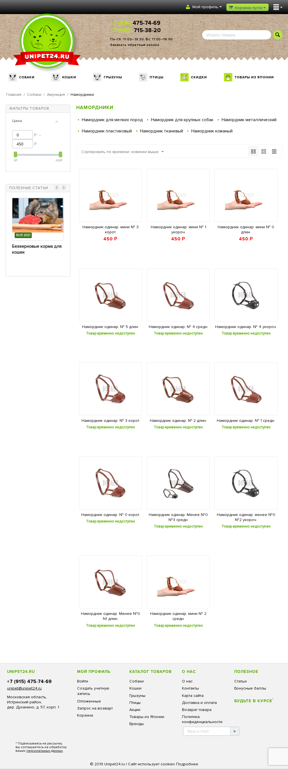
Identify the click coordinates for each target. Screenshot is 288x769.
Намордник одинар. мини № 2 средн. (178, 616)
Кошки (69, 77)
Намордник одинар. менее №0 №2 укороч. (246, 517)
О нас (187, 681)
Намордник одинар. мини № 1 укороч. (178, 229)
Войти (82, 681)
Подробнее (187, 764)
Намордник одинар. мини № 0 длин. (246, 229)
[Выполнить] (234, 731)
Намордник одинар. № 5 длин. (110, 326)
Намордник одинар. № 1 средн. (246, 420)
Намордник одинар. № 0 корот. (110, 514)
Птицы (156, 77)
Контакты (190, 688)
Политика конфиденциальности (202, 719)
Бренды (136, 723)
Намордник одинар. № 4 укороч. (246, 326)
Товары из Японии (254, 77)
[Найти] (277, 34)
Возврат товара (197, 709)
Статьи (240, 681)
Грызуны (113, 77)
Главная (13, 94)
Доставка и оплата (199, 702)
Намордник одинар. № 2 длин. (178, 420)
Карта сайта (193, 695)
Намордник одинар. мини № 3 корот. (110, 229)
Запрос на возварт (95, 708)
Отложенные (89, 701)
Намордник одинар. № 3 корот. (111, 420)
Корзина (85, 715)
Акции (134, 709)
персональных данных (44, 751)
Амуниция (56, 94)
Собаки (27, 77)
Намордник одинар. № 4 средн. (178, 326)
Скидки (199, 77)
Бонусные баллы (250, 688)
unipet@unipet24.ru (24, 688)
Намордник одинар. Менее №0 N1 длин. (110, 616)
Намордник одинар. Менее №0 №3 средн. (178, 517)
